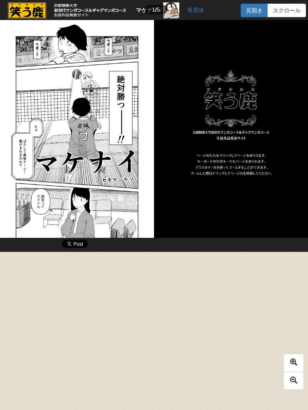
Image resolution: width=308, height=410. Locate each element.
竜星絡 (195, 10)
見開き (254, 10)
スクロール (287, 10)
